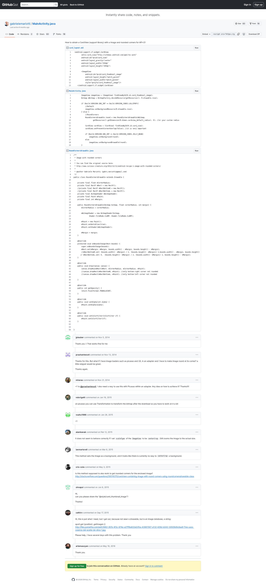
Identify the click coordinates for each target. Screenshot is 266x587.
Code (11, 34)
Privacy (104, 580)
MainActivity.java (43, 23)
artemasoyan (82, 546)
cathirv (79, 512)
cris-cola (80, 467)
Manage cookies (156, 580)
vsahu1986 (81, 415)
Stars (44, 34)
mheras (79, 380)
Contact (145, 580)
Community (129, 580)
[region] (133, 69)
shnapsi (79, 487)
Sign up (259, 4)
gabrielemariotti (20, 23)
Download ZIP (254, 34)
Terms (96, 580)
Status (119, 580)
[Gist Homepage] (10, 4)
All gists (64, 4)
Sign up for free (77, 566)
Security (112, 580)
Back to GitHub (77, 4)
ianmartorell (81, 449)
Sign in (247, 4)
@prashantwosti (88, 386)
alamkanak (81, 432)
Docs (138, 580)
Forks (60, 34)
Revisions (26, 34)
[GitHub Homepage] (73, 579)
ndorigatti (80, 397)
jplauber (80, 337)
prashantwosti (83, 354)
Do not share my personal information (180, 580)
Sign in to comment (154, 566)
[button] (238, 34)
